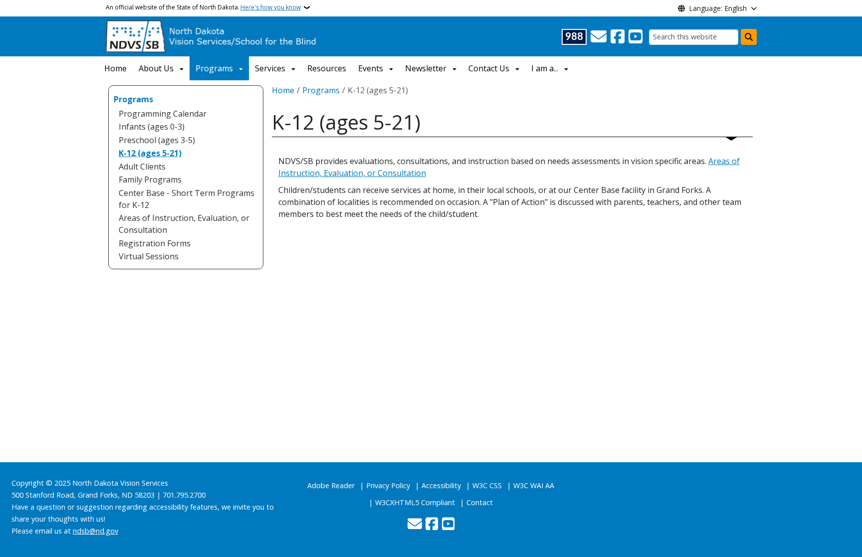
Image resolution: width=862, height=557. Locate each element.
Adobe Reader (331, 485)
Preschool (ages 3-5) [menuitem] (157, 140)
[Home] (212, 35)
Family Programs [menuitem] (150, 179)
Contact (479, 502)
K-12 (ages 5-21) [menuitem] (150, 153)
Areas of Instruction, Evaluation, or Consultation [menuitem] (184, 223)
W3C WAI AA (533, 485)
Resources (326, 68)
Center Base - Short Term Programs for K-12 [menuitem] (186, 198)
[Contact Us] (599, 36)
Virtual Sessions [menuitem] (149, 256)
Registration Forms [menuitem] (155, 243)
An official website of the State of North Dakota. (203, 7)
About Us (156, 68)
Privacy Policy (388, 485)
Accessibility (441, 485)
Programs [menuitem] (133, 99)
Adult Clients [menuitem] (142, 166)
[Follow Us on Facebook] (618, 36)
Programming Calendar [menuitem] (163, 113)
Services (270, 68)
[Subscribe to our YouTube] (636, 36)
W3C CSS (487, 485)
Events (370, 68)
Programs (214, 68)
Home (115, 68)
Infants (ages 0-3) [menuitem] (152, 126)
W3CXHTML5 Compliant (415, 502)
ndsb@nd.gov (95, 531)
